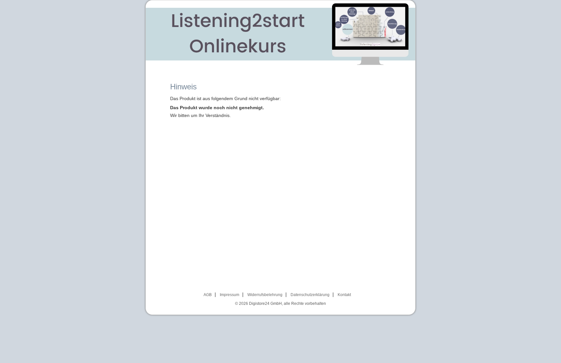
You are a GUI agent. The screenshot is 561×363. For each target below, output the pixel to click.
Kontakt (344, 294)
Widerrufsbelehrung (264, 294)
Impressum (229, 294)
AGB (208, 294)
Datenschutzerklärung (310, 294)
